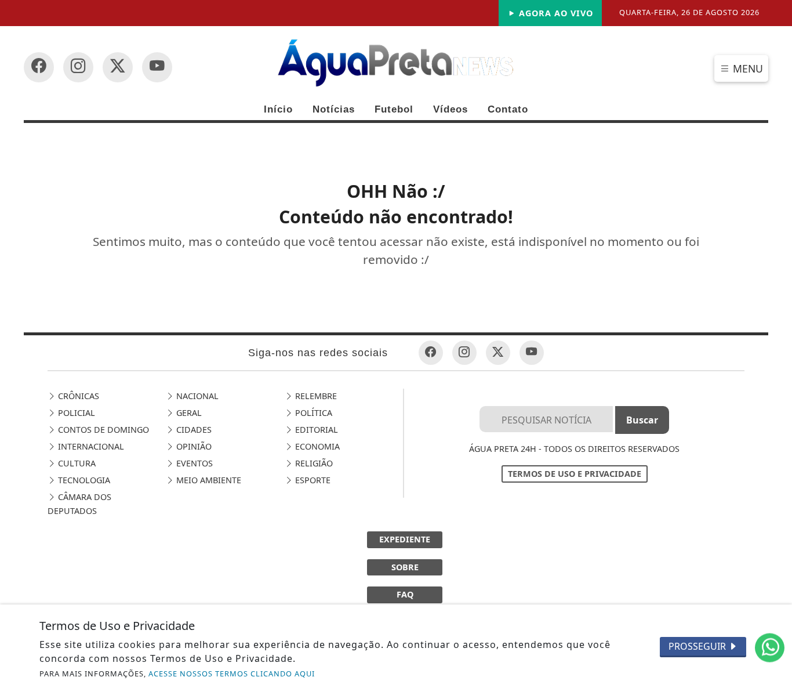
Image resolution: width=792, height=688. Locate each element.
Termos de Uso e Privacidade (574, 473)
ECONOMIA (316, 446)
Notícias (334, 109)
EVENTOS (193, 463)
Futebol (394, 109)
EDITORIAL (315, 429)
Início (278, 109)
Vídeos (450, 109)
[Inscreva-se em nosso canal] (78, 67)
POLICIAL (75, 412)
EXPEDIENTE (404, 539)
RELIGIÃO (313, 463)
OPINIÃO (193, 446)
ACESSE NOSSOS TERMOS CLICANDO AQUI (231, 673)
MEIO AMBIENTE (207, 480)
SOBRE (405, 567)
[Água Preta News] (396, 62)
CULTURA (76, 463)
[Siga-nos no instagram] (157, 67)
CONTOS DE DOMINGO (102, 429)
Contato (508, 109)
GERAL (188, 412)
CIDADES (193, 429)
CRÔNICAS (77, 395)
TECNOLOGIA (83, 480)
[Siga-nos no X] (118, 67)
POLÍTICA (312, 412)
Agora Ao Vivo (554, 13)
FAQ (405, 594)
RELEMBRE (315, 395)
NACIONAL (196, 395)
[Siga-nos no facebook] (39, 67)
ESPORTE (311, 480)
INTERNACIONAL (90, 446)
